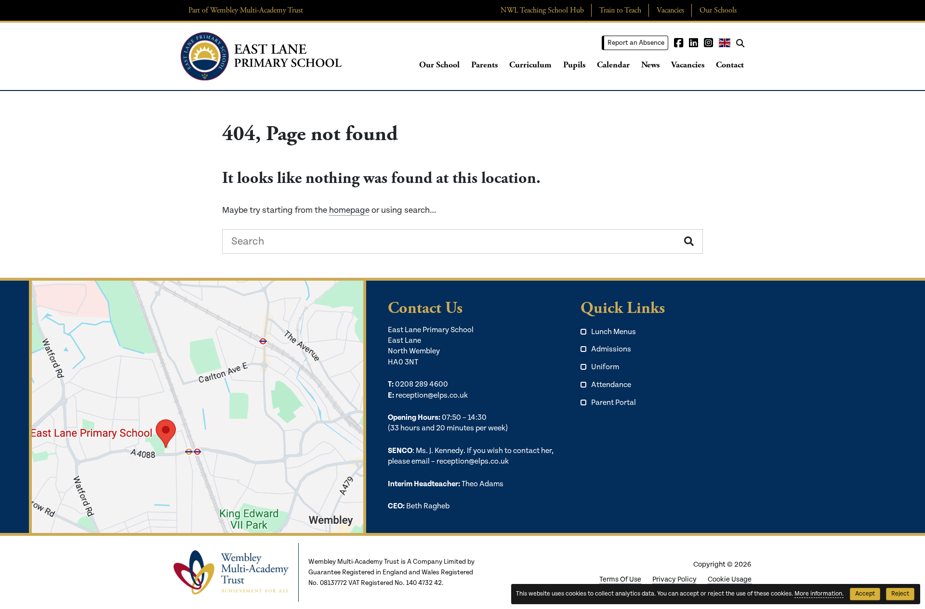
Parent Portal (613, 402)
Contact (730, 64)
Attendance (611, 384)
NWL (542, 10)
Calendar (613, 64)
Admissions (611, 349)
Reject (900, 593)
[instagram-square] (708, 43)
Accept (865, 593)
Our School (439, 64)
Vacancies (670, 10)
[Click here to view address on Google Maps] (196, 407)
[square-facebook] (678, 43)
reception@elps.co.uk (432, 395)
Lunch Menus (613, 332)
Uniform (605, 367)
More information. (819, 593)
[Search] (740, 43)
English (724, 43)
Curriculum (530, 64)
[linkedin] (693, 43)
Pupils (574, 64)
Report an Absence (636, 43)
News (650, 64)
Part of (245, 10)
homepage (349, 210)
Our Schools (718, 10)
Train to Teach (620, 10)
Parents (484, 64)
